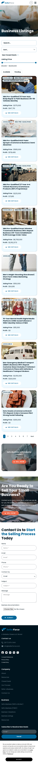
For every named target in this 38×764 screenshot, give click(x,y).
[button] (35, 2)
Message (4, 591)
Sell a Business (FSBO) (9, 708)
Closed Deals (6, 681)
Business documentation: (10, 605)
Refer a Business (7, 689)
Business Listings (7, 716)
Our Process (5, 685)
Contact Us (5, 693)
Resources (5, 677)
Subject (4, 581)
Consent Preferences (7, 657)
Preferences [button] (10, 753)
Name (3, 543)
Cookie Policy (5, 662)
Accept (19, 759)
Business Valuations (8, 712)
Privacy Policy (5, 659)
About (3, 673)
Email (3, 553)
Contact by (5, 572)
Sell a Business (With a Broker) (12, 704)
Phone (3, 562)
